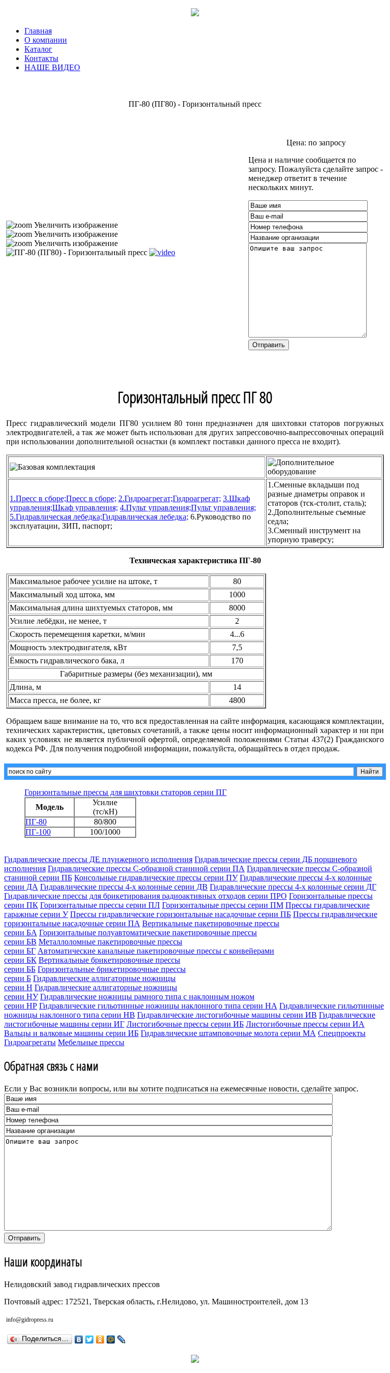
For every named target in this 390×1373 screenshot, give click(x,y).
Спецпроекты (342, 1033)
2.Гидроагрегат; (169, 498)
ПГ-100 (38, 832)
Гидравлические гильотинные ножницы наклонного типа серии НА (158, 1005)
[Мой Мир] (111, 1339)
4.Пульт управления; (188, 507)
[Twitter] (89, 1339)
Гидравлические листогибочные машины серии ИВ (227, 1015)
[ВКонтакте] (79, 1339)
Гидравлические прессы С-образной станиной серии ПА (146, 868)
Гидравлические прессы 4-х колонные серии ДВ (124, 886)
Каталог (38, 49)
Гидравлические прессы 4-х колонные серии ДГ (293, 886)
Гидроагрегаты (30, 1042)
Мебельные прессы (91, 1042)
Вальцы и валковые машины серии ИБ (71, 1033)
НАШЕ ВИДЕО (52, 67)
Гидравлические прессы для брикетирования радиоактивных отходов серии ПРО (145, 896)
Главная (38, 30)
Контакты (41, 58)
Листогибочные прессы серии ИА (305, 1024)
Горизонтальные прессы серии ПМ (222, 905)
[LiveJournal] (121, 1339)
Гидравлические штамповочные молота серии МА (228, 1033)
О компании (45, 40)
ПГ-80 (36, 821)
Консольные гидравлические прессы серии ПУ (156, 877)
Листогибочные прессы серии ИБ (185, 1024)
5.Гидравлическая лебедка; (99, 516)
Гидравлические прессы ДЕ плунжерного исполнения (98, 859)
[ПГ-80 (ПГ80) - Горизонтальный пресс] (76, 252)
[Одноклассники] (100, 1339)
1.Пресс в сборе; (63, 498)
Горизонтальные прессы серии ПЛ (100, 905)
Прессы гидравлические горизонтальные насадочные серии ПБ (180, 914)
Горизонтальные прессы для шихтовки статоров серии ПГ (125, 792)
